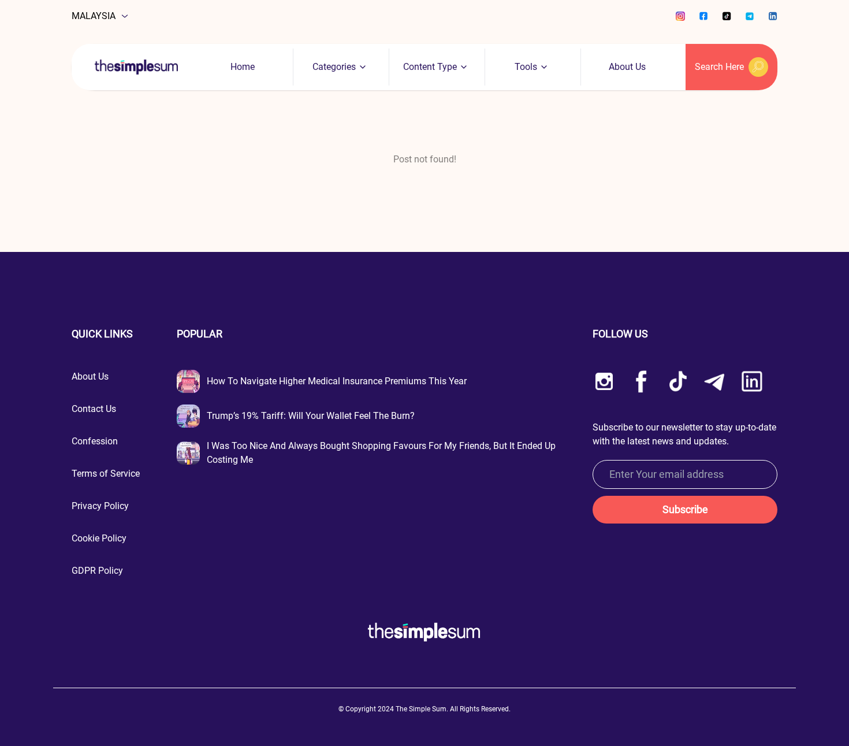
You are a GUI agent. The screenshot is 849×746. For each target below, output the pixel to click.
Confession (95, 441)
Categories (334, 66)
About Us (627, 66)
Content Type (430, 66)
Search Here (719, 66)
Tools (526, 66)
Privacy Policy (100, 505)
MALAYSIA (94, 15)
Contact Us (94, 408)
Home (242, 66)
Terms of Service (106, 473)
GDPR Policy (97, 570)
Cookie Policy (99, 538)
